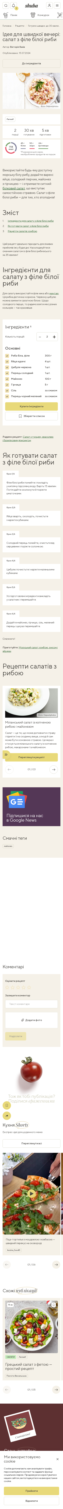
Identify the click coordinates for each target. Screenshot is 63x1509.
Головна (7, 25)
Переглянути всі (31, 1143)
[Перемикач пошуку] (6, 5)
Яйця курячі (18, 361)
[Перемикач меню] (57, 5)
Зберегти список (34, 416)
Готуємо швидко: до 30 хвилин (44, 25)
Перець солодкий (22, 373)
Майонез (16, 378)
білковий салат (14, 188)
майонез (8, 846)
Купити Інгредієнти (31, 406)
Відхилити (31, 1500)
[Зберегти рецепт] (7, 1105)
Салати (11, 1357)
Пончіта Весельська (16, 1376)
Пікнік (13, 15)
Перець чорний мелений (26, 396)
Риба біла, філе (20, 355)
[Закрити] (57, 1459)
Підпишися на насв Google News (24, 817)
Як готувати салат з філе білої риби (28, 226)
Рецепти (20, 25)
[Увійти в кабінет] (49, 5)
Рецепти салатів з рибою (22, 231)
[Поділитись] (7, 1116)
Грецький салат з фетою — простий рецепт (28, 1366)
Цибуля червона (21, 367)
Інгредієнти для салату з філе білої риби (31, 220)
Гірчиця (16, 384)
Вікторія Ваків (17, 47)
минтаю (54, 293)
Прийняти (31, 1490)
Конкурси (43, 15)
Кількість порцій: (15, 336)
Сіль (13, 390)
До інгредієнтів (31, 63)
